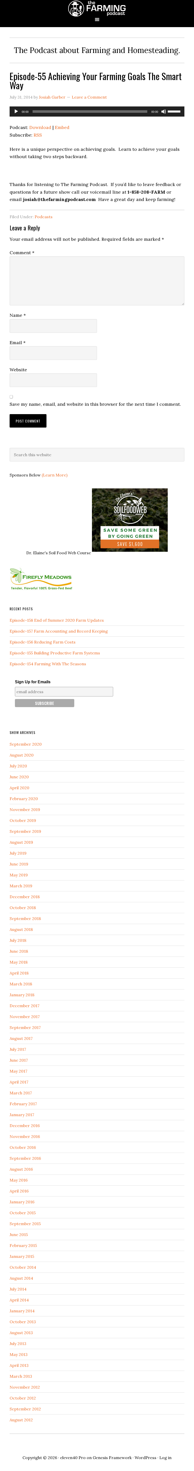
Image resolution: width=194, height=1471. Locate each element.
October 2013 (23, 1321)
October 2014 (23, 1267)
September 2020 (26, 744)
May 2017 (18, 1071)
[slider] (175, 111)
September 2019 (25, 831)
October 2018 (23, 907)
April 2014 (19, 1299)
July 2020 (18, 765)
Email (18, 342)
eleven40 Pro (73, 1457)
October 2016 (23, 1147)
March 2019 (21, 885)
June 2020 (19, 776)
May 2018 (19, 962)
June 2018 (19, 951)
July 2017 (18, 1049)
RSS (38, 135)
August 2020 (22, 755)
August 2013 (21, 1332)
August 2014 (21, 1278)
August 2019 (21, 842)
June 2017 (19, 1060)
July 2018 (18, 940)
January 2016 (22, 1201)
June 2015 (19, 1234)
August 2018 (21, 929)
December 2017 (24, 1005)
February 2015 (23, 1245)
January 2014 (22, 1310)
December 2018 (25, 896)
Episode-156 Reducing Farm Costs (43, 642)
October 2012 (23, 1398)
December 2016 (25, 1125)
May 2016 (19, 1180)
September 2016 (25, 1158)
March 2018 (21, 983)
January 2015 (22, 1256)
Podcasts (44, 216)
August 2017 (21, 1038)
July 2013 (18, 1343)
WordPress (145, 1457)
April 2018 (19, 973)
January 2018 (22, 994)
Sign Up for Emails (33, 682)
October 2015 (23, 1212)
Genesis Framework (112, 1457)
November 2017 (25, 1016)
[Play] (16, 111)
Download (40, 127)
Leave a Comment (89, 97)
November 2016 (25, 1136)
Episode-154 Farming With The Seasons (48, 663)
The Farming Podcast (97, 8)
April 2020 (19, 787)
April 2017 (19, 1081)
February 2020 (24, 798)
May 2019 (19, 874)
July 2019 (18, 853)
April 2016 (19, 1190)
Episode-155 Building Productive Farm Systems (55, 652)
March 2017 (21, 1092)
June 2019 (19, 864)
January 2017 (22, 1114)
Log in (165, 1457)
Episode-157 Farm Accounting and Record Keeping (59, 631)
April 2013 (19, 1365)
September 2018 (25, 918)
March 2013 (21, 1376)
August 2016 (21, 1169)
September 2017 (25, 1027)
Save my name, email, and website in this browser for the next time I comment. (95, 404)
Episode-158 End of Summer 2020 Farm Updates (57, 620)
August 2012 (21, 1419)
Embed (62, 127)
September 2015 (25, 1223)
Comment (22, 252)
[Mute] (163, 111)
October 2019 (23, 820)
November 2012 (25, 1387)
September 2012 (25, 1408)
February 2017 (23, 1103)
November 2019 (25, 809)
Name (18, 315)
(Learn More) (54, 474)
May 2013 (19, 1354)
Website (18, 370)
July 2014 (18, 1289)
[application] (97, 111)
